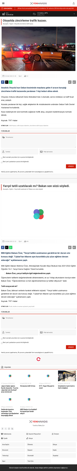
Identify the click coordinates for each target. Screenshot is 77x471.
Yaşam (11, 24)
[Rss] (12, 428)
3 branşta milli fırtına (27, 386)
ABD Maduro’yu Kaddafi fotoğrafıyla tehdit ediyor (28, 411)
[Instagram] (9, 428)
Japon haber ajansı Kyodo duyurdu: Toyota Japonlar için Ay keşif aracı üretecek (9, 389)
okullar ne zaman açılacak (20, 306)
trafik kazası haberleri (23, 125)
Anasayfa (5, 24)
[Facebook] (2, 428)
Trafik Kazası (12, 125)
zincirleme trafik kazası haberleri (39, 125)
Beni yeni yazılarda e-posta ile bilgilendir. (16, 161)
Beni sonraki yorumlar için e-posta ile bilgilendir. (18, 157)
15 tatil (10, 306)
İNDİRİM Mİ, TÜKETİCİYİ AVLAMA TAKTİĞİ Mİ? (32, 8)
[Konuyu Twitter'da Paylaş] (6, 82)
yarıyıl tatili (31, 306)
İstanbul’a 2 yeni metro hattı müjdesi (66, 387)
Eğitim (11, 189)
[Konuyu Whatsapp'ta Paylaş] (10, 82)
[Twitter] (5, 428)
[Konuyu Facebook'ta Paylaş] (2, 82)
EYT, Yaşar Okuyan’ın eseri (46, 387)
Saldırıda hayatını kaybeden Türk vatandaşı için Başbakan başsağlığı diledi (10, 412)
